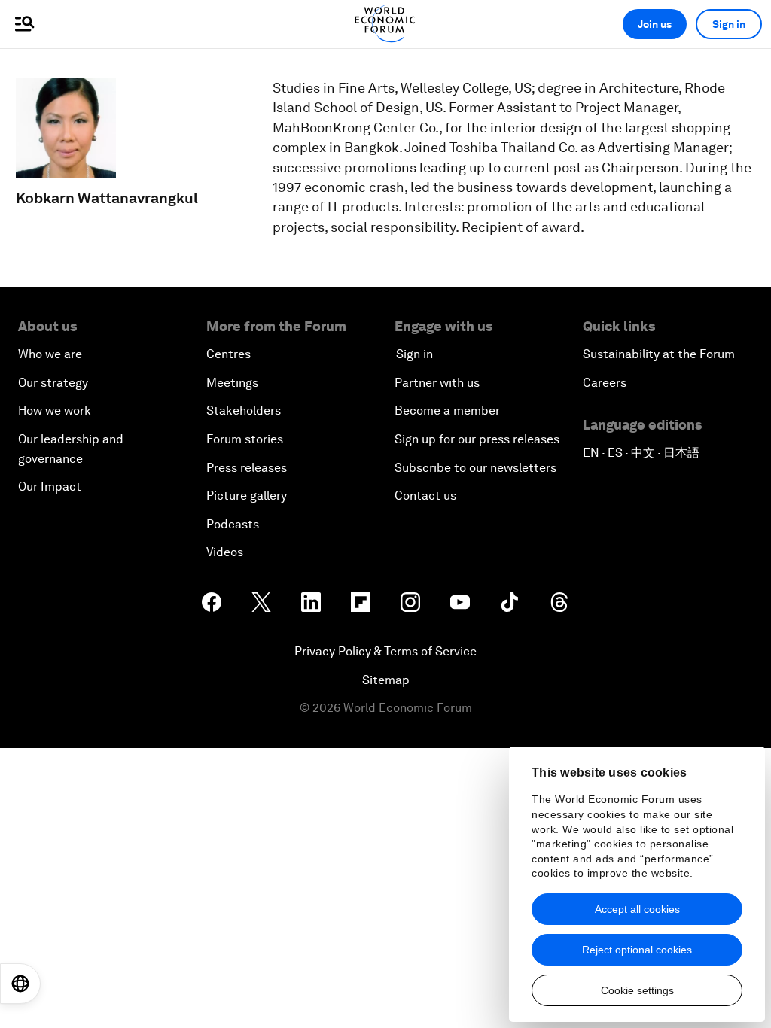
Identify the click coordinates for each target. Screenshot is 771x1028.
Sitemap (386, 680)
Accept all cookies (637, 909)
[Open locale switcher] (20, 983)
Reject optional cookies (637, 950)
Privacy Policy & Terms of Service (385, 651)
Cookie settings (637, 990)
